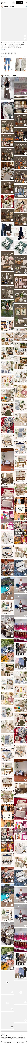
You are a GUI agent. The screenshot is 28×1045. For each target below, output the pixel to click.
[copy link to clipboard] (15, 53)
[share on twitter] (12, 53)
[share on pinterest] (9, 53)
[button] (26, 2)
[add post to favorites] (25, 39)
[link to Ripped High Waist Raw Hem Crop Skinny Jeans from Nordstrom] (7, 64)
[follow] (26, 6)
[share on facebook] (6, 53)
